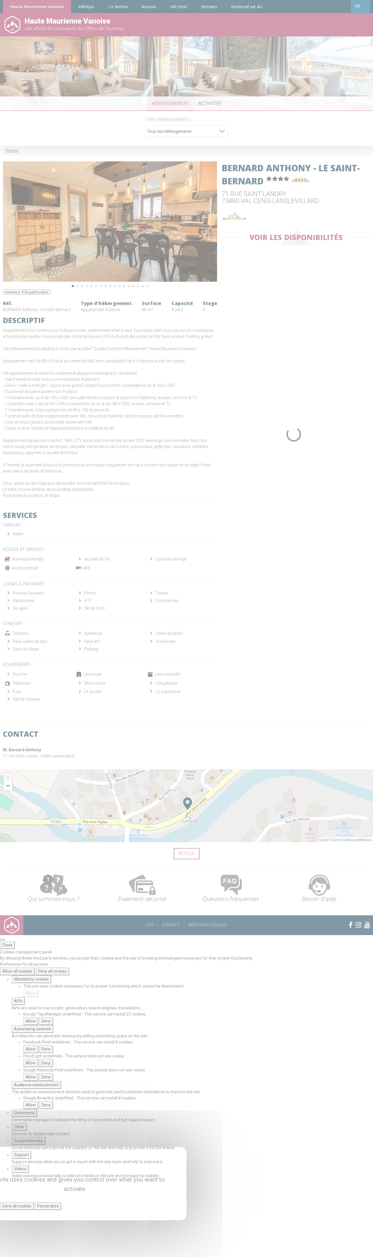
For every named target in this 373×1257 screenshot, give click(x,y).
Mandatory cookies (31, 979)
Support (21, 1154)
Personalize (48, 1206)
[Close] (2, 939)
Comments (24, 1112)
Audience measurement (36, 1085)
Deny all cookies (52, 971)
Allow (31, 993)
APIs (18, 1001)
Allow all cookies (17, 971)
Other (19, 1126)
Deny (46, 1021)
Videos (20, 1168)
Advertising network (32, 1029)
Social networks (28, 1140)
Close (7, 945)
